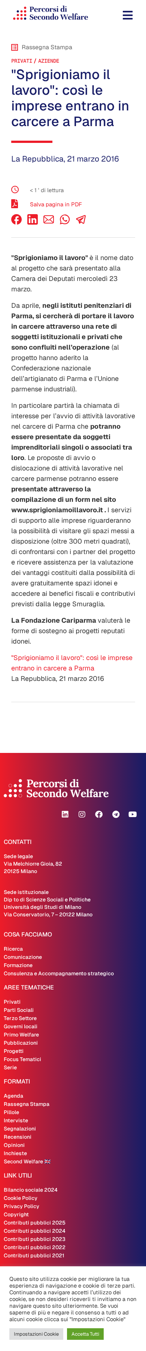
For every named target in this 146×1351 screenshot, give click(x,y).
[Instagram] (81, 814)
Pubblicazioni (21, 1042)
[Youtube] (132, 814)
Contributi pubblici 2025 (35, 1222)
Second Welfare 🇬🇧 (27, 1161)
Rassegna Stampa (26, 1104)
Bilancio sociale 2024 (31, 1189)
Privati (21, 60)
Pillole (11, 1112)
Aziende (48, 60)
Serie (10, 1067)
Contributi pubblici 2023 (35, 1239)
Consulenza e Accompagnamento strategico (59, 973)
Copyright (16, 1214)
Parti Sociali (19, 1010)
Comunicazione (23, 957)
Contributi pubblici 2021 (34, 1255)
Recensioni (17, 1136)
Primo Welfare (21, 1034)
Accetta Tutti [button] (85, 1334)
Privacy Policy (21, 1206)
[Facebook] (16, 222)
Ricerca (13, 948)
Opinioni (14, 1145)
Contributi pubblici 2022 (35, 1247)
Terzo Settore (20, 1018)
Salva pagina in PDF (56, 204)
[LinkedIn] (32, 222)
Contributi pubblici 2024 (35, 1231)
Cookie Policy (20, 1198)
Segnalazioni (20, 1128)
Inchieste (15, 1153)
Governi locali (20, 1026)
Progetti (14, 1051)
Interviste (16, 1120)
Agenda (13, 1095)
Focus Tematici (22, 1059)
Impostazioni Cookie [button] (36, 1334)
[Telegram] (115, 814)
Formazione (18, 965)
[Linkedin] (65, 814)
